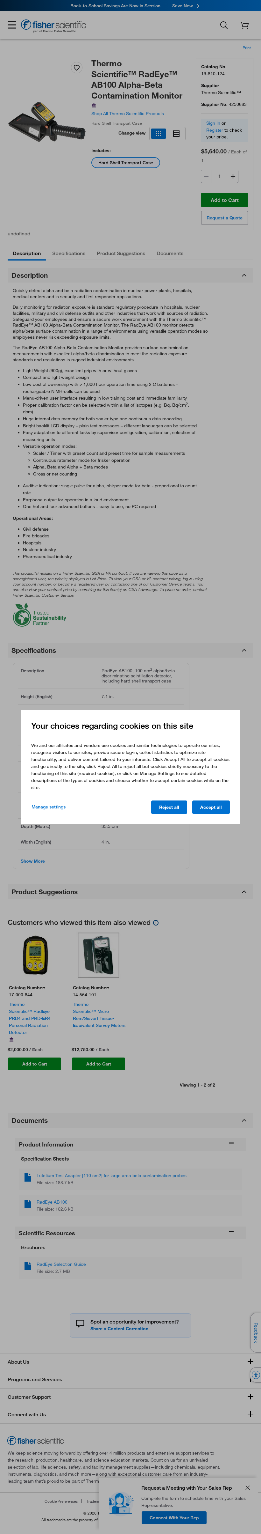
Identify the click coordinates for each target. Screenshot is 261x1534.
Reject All (169, 807)
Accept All (211, 807)
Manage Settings (49, 807)
